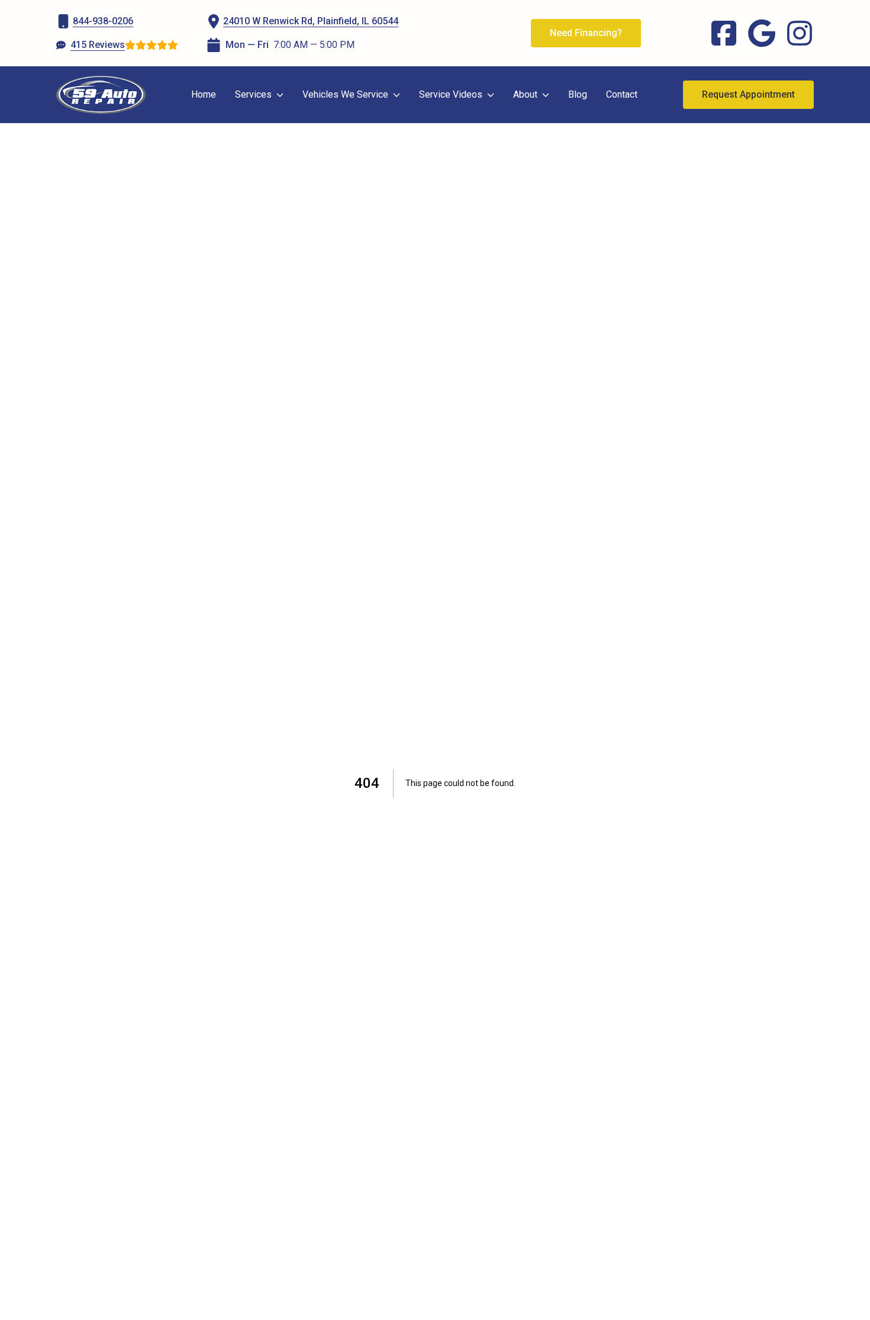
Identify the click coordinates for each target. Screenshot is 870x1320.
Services (253, 94)
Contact (621, 94)
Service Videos (450, 94)
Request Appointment (748, 94)
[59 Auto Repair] (101, 95)
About (525, 94)
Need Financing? (586, 32)
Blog (577, 94)
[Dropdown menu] (279, 94)
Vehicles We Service (345, 94)
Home (203, 94)
